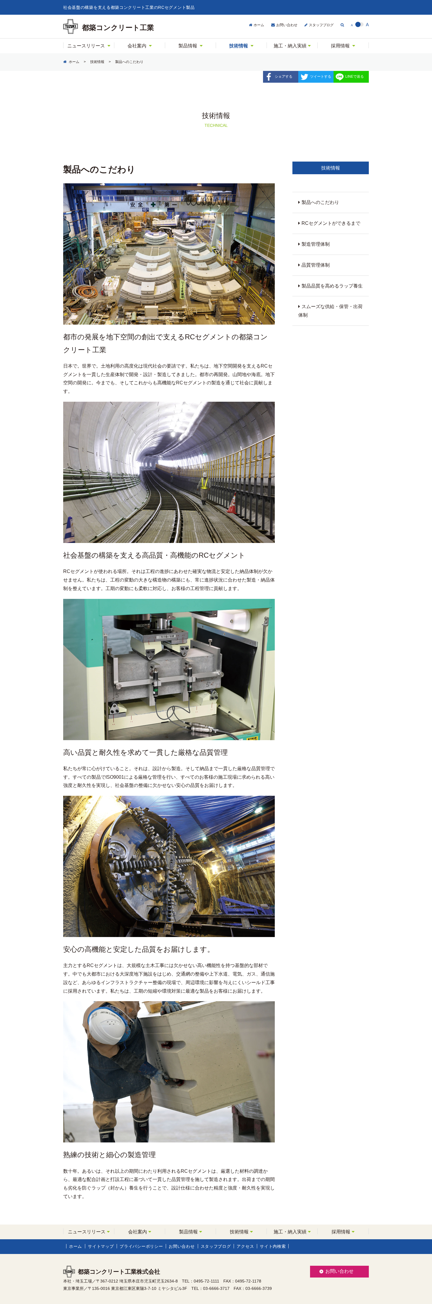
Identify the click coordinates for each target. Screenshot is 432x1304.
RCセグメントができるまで (331, 223)
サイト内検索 (273, 1246)
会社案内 (137, 45)
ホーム (259, 25)
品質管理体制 (316, 265)
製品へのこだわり (320, 202)
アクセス (245, 1246)
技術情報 (238, 45)
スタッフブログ (321, 25)
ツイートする (320, 76)
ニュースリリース (86, 45)
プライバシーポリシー (141, 1246)
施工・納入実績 (290, 45)
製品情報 (187, 45)
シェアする (283, 76)
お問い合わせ (286, 25)
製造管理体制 (316, 244)
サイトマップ (101, 1246)
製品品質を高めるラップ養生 (332, 285)
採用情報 (340, 45)
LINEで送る (354, 76)
